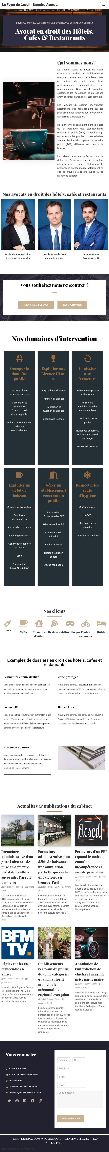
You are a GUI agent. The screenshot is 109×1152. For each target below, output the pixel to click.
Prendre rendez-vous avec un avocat (36, 1138)
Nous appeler (54, 1142)
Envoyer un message (71, 1118)
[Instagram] (17, 1100)
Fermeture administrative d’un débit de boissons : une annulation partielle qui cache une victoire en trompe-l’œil (54, 867)
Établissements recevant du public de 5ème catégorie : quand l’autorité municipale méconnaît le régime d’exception (53, 979)
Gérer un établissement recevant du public (53, 493)
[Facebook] (32, 1100)
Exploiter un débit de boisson (20, 490)
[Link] (40, 1100)
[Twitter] (9, 1100)
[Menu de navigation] (103, 4)
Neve (5, 1148)
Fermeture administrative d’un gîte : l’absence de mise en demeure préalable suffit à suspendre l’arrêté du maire (17, 867)
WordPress (30, 1148)
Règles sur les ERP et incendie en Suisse (15, 968)
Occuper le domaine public (19, 373)
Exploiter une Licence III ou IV (53, 373)
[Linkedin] (24, 1100)
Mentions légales (77, 1138)
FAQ (95, 1138)
